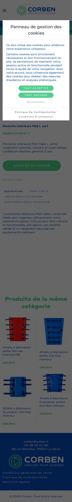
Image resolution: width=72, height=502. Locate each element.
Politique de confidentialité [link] (35, 112)
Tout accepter (36, 88)
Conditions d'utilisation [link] (36, 117)
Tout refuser (36, 95)
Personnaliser (36, 102)
